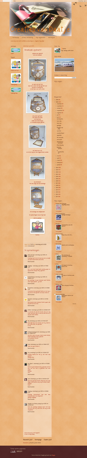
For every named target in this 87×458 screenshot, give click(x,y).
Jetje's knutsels (59, 274)
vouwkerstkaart (60, 133)
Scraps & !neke (59, 234)
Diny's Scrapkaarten (60, 214)
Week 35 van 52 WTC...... (67, 235)
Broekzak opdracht (59, 148)
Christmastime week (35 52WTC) (67, 225)
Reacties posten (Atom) (35, 443)
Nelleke (29, 310)
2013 (57, 192)
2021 (57, 174)
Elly (28, 321)
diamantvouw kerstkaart (60, 142)
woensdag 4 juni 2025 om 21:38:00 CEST (38, 288)
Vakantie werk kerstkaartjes (68, 245)
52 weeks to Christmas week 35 (68, 276)
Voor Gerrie (59, 139)
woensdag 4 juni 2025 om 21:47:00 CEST (38, 299)
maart (58, 160)
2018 (57, 181)
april (58, 158)
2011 (57, 196)
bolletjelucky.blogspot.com (33, 332)
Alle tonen (74, 303)
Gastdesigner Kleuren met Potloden (67, 296)
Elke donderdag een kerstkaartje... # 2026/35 (67, 255)
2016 (57, 185)
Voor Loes (59, 123)
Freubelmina (30, 288)
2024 (57, 167)
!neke (29, 344)
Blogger (53, 455)
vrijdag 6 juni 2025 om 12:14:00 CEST (38, 404)
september (60, 110)
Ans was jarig (60, 137)
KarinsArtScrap (31, 277)
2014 (57, 190)
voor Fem (59, 131)
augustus (59, 113)
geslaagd (59, 125)
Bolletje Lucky (59, 284)
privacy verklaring (27, 37)
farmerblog (58, 244)
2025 (57, 102)
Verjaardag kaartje (66, 205)
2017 (57, 183)
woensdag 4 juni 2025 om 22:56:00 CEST (41, 310)
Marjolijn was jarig (60, 128)
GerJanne (30, 299)
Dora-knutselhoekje (60, 294)
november (59, 106)
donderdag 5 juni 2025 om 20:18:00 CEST (38, 392)
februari (59, 162)
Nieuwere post (27, 440)
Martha (64, 48)
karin (29, 379)
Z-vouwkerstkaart (60, 152)
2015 (57, 187)
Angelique (30, 391)
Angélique (30, 266)
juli (58, 115)
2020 (57, 176)
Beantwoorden (31, 261)
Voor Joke (59, 121)
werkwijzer (51, 37)
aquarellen (59, 135)
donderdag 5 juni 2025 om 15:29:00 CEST (38, 364)
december (59, 104)
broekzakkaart (31, 246)
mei (58, 156)
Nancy (57, 254)
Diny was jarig (60, 145)
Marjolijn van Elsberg (32, 403)
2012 (57, 194)
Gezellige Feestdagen (66, 215)
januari (59, 165)
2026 (57, 100)
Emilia (57, 264)
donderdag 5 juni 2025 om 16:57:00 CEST (40, 379)
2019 (57, 179)
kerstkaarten (60, 119)
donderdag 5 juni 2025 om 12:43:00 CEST (39, 352)
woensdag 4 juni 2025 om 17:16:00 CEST (38, 266)
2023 (57, 170)
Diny (29, 352)
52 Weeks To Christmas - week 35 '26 (67, 266)
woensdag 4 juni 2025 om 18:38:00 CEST (37, 277)
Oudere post (48, 440)
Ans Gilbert (30, 363)
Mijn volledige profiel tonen (67, 50)
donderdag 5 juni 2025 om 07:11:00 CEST (39, 321)
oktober (59, 108)
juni (58, 117)
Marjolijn (58, 224)
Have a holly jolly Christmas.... (68, 285)
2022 (57, 172)
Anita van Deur (31, 255)
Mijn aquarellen (40, 37)
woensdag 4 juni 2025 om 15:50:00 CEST (37, 255)
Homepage (16, 37)
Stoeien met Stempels (61, 203)
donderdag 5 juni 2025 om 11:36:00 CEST (40, 344)
